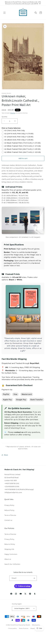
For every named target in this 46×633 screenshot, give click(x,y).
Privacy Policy (9, 505)
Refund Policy (9, 510)
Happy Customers (10, 554)
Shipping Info (9, 549)
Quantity (4, 117)
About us (7, 559)
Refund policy (36, 625)
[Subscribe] (34, 578)
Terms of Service (10, 515)
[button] (4, 12)
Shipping (12, 113)
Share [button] (6, 455)
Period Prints (14, 625)
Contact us (8, 520)
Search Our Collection (12, 564)
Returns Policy (9, 544)
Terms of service (23, 628)
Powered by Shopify (24, 625)
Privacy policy (12, 628)
